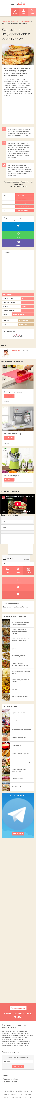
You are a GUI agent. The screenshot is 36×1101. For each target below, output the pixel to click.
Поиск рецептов (16, 1097)
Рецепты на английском (10, 1079)
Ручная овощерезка (12, 475)
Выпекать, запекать (18, 314)
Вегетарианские (24, 320)
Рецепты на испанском (10, 1081)
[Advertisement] (18, 109)
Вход (25, 1097)
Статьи (21, 1094)
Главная (6, 1094)
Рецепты (14, 1094)
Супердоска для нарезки (14, 392)
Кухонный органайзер (12, 434)
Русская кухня (7, 294)
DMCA (30, 1097)
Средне (24, 306)
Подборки (28, 1094)
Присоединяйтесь (18, 1008)
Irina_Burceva (23, 324)
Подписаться (18, 833)
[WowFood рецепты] (18, 4)
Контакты (7, 1097)
